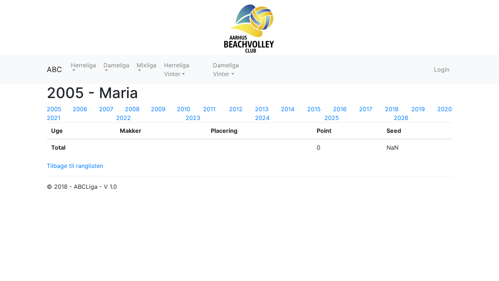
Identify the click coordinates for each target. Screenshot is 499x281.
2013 (261, 109)
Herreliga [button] (83, 65)
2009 (158, 109)
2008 (132, 109)
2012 (236, 109)
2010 (183, 109)
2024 (262, 117)
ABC (54, 69)
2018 (392, 109)
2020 (444, 109)
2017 (365, 109)
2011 (209, 109)
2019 (418, 109)
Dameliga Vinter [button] (226, 69)
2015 (314, 109)
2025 (331, 117)
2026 (401, 117)
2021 (53, 117)
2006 (80, 109)
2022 (123, 117)
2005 (54, 109)
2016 (340, 109)
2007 (106, 109)
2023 (193, 117)
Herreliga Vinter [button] (176, 69)
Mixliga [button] (146, 65)
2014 (287, 109)
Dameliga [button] (116, 65)
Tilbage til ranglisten (75, 165)
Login (441, 69)
